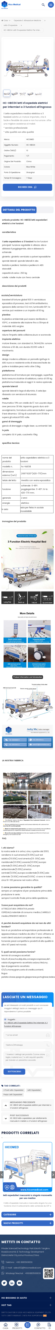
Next (53, 1174)
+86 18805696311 (24, 1262)
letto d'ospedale (10, 25)
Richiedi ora (25, 187)
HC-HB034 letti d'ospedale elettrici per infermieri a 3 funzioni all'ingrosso (26, 1025)
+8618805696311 (33, 1273)
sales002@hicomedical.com (27, 1267)
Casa (6, 20)
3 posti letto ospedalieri (13, 1090)
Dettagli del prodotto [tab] (19, 210)
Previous (2, 1174)
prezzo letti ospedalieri (13, 1094)
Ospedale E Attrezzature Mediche (27, 20)
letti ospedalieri (34, 1090)
